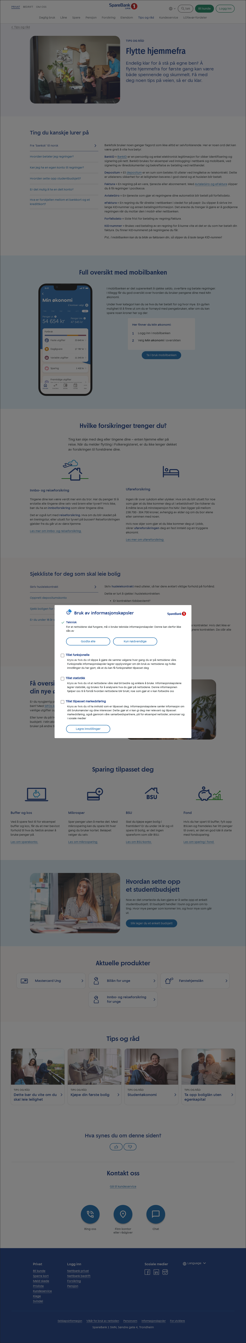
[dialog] (123, 671)
